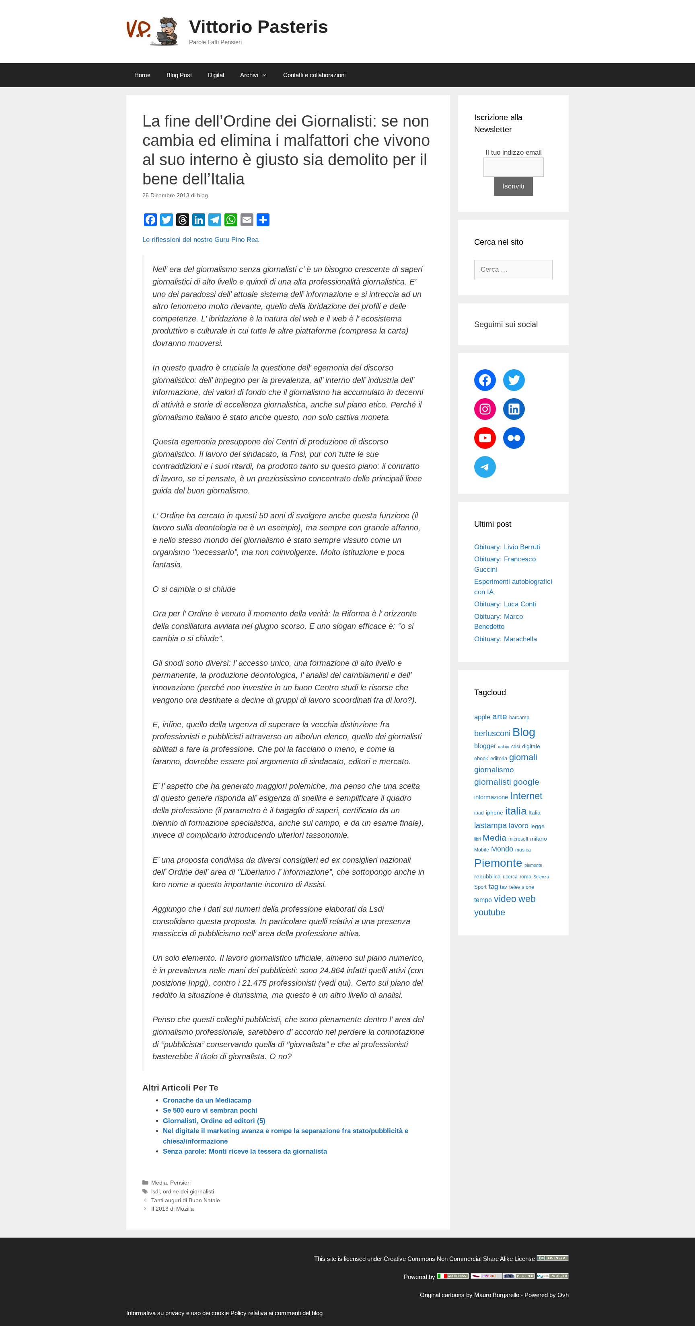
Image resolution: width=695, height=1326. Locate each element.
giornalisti (492, 782)
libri (477, 839)
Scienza (541, 876)
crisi (515, 746)
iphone (494, 813)
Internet (526, 795)
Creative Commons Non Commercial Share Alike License (459, 1258)
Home (142, 75)
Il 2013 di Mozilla (172, 1208)
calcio (503, 746)
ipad (479, 813)
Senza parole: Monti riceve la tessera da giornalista (245, 1151)
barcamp (519, 717)
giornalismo (494, 769)
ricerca (510, 877)
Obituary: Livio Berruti (507, 547)
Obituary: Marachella (505, 639)
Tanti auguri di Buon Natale (185, 1200)
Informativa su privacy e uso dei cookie (177, 1313)
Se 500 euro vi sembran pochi (210, 1110)
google (526, 782)
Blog (523, 732)
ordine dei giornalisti (188, 1191)
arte (499, 716)
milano (538, 838)
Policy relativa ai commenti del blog (276, 1313)
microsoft (518, 839)
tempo (483, 899)
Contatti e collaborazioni (314, 75)
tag (493, 886)
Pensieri (180, 1182)
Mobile (481, 850)
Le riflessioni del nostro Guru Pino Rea (200, 240)
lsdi (155, 1191)
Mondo (502, 849)
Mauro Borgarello (496, 1294)
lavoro (518, 826)
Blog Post (179, 75)
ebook (481, 758)
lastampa (490, 825)
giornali (523, 757)
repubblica (487, 876)
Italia (534, 813)
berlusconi (492, 733)
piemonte (533, 865)
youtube (489, 912)
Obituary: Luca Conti (505, 604)
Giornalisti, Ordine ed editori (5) (214, 1121)
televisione (521, 887)
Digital (216, 75)
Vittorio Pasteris (258, 26)
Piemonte (498, 863)
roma (525, 877)
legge (538, 826)
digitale (531, 746)
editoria (498, 758)
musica (523, 850)
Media (159, 1182)
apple (482, 717)
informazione (491, 797)
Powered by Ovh (546, 1294)
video (505, 899)
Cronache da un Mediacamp (207, 1100)
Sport (480, 887)
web (527, 899)
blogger (485, 745)
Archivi (249, 75)
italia (515, 811)
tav (503, 887)
